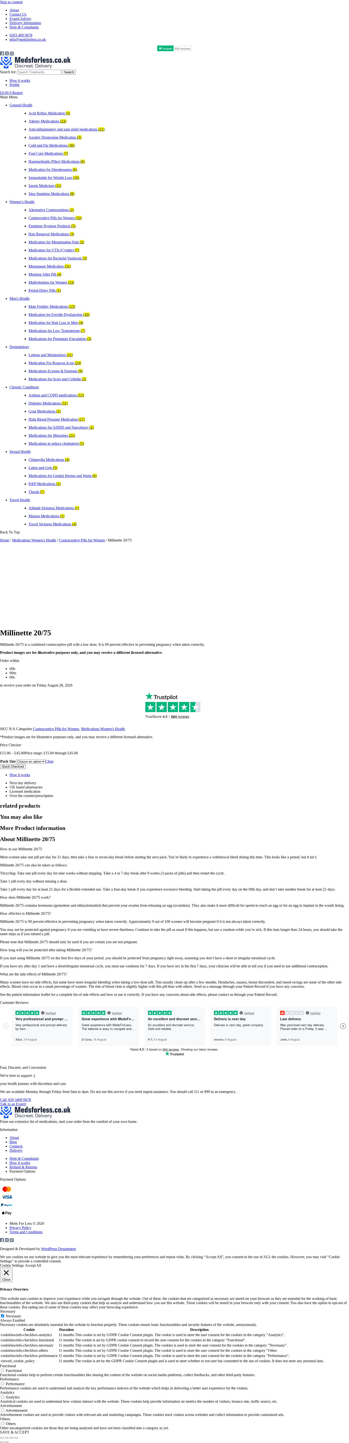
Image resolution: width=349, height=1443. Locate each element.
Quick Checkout (13, 766)
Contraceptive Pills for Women (82, 540)
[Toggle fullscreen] (7, 1437)
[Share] (11, 1437)
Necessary (13, 1316)
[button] (174, 97)
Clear (49, 761)
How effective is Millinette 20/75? (25, 913)
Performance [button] (9, 1379)
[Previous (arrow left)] (2, 1442)
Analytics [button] (7, 1392)
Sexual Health (20, 452)
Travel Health (19, 500)
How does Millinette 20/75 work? (25, 897)
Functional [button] (8, 1366)
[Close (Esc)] (16, 1437)
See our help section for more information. (268, 1092)
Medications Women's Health (34, 540)
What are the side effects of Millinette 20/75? (33, 974)
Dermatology (19, 347)
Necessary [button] (7, 1311)
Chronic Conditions (24, 387)
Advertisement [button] (11, 1406)
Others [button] (5, 1419)
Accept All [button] (33, 1265)
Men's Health (19, 298)
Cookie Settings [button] (12, 1265)
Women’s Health (21, 202)
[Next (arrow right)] (7, 1442)
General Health (20, 105)
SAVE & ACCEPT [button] (14, 1432)
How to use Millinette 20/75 (21, 849)
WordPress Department (58, 1249)
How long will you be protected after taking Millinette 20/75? (46, 950)
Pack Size (8, 761)
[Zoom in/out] (2, 1437)
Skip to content (11, 2)
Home (4, 540)
